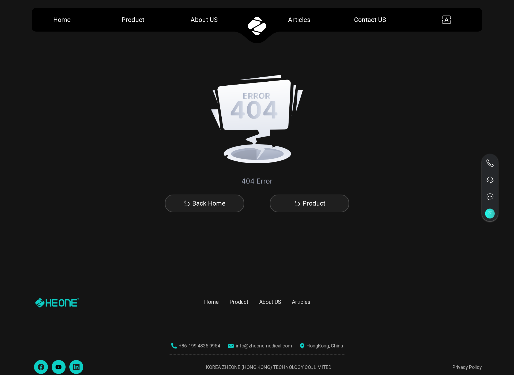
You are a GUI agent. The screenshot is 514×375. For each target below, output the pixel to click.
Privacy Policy (467, 367)
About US (204, 20)
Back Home (208, 203)
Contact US (370, 20)
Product (133, 20)
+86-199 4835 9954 (199, 346)
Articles (299, 20)
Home (62, 20)
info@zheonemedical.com (264, 346)
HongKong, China (325, 346)
